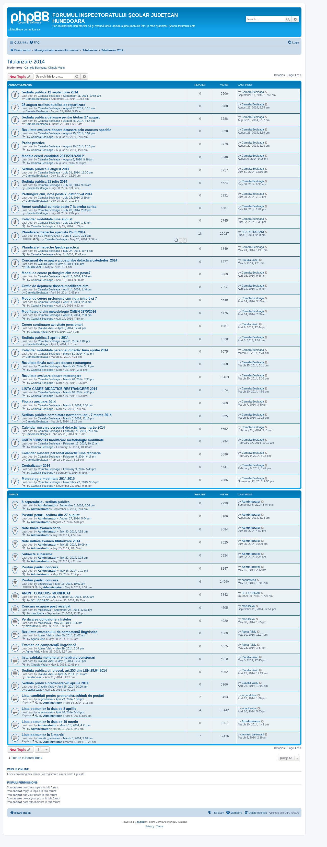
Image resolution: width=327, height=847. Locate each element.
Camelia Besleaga (35, 67)
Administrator (47, 505)
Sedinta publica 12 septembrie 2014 (50, 92)
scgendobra (45, 699)
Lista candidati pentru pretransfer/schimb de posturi (63, 696)
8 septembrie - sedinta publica (45, 502)
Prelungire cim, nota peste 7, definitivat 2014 (57, 194)
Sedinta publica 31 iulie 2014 (44, 181)
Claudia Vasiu (56, 67)
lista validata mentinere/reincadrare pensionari (58, 657)
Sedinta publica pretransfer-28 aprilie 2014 (55, 683)
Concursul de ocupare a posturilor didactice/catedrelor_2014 (69, 260)
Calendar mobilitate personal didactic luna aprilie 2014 (65, 350)
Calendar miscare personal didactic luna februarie (61, 453)
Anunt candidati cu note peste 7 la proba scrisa (59, 207)
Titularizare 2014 (26, 61)
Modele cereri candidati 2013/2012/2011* (53, 156)
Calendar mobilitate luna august (47, 219)
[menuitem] (34, 42)
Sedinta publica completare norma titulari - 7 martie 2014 (67, 415)
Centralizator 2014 (36, 466)
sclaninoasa (45, 712)
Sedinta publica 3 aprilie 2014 (45, 338)
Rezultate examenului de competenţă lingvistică (59, 632)
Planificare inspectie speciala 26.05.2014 (53, 232)
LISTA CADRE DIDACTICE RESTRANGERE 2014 (59, 389)
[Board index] (30, 16)
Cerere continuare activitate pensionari (52, 325)
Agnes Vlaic (45, 635)
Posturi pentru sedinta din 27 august (50, 515)
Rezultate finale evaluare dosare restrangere (56, 363)
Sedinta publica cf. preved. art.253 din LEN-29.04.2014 (64, 670)
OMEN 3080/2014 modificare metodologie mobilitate (63, 440)
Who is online (18, 769)
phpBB (141, 821)
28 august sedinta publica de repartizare (53, 105)
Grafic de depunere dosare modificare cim (55, 286)
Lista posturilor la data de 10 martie (50, 722)
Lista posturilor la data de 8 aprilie (49, 709)
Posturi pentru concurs (40, 567)
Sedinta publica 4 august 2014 (45, 169)
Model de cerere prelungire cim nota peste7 (56, 273)
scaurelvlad (45, 583)
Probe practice (33, 143)
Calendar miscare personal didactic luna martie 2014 (63, 427)
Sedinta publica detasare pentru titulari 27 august (61, 117)
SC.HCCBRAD (47, 596)
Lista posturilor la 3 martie (43, 735)
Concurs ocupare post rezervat (46, 606)
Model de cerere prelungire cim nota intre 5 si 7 (59, 298)
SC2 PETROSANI (49, 235)
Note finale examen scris (41, 528)
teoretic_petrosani (49, 738)
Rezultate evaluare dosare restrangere (51, 376)
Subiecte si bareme (37, 554)
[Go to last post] (266, 91)
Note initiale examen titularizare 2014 (51, 541)
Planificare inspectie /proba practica (50, 247)
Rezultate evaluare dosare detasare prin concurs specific (66, 130)
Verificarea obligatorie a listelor (46, 619)
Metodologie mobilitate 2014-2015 (48, 479)
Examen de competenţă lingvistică (49, 645)
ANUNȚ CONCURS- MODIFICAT (46, 593)
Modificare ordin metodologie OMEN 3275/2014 (59, 311)
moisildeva (44, 609)
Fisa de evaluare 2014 (39, 402)
